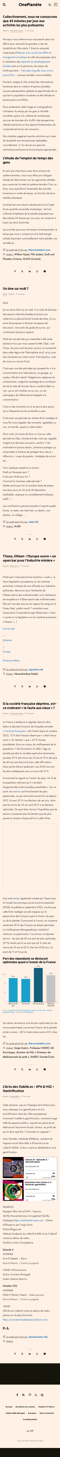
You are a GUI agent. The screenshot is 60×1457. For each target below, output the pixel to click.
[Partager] (15, 271)
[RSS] (23, 1394)
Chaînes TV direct (46, 1407)
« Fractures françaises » (15, 731)
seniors (17, 791)
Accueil (9, 1407)
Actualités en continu (25, 1407)
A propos (32, 1413)
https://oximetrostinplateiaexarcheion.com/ (25, 1319)
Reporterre (14, 566)
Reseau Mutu (15, 1096)
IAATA (5, 294)
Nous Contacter (47, 1413)
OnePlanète (30, 4)
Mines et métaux (11, 660)
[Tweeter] (22, 271)
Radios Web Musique (15, 1413)
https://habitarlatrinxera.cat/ (29, 1220)
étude (16, 898)
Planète (6, 31)
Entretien (7, 640)
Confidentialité (30, 1419)
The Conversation (16, 31)
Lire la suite (9, 628)
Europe (6, 651)
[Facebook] (17, 1394)
